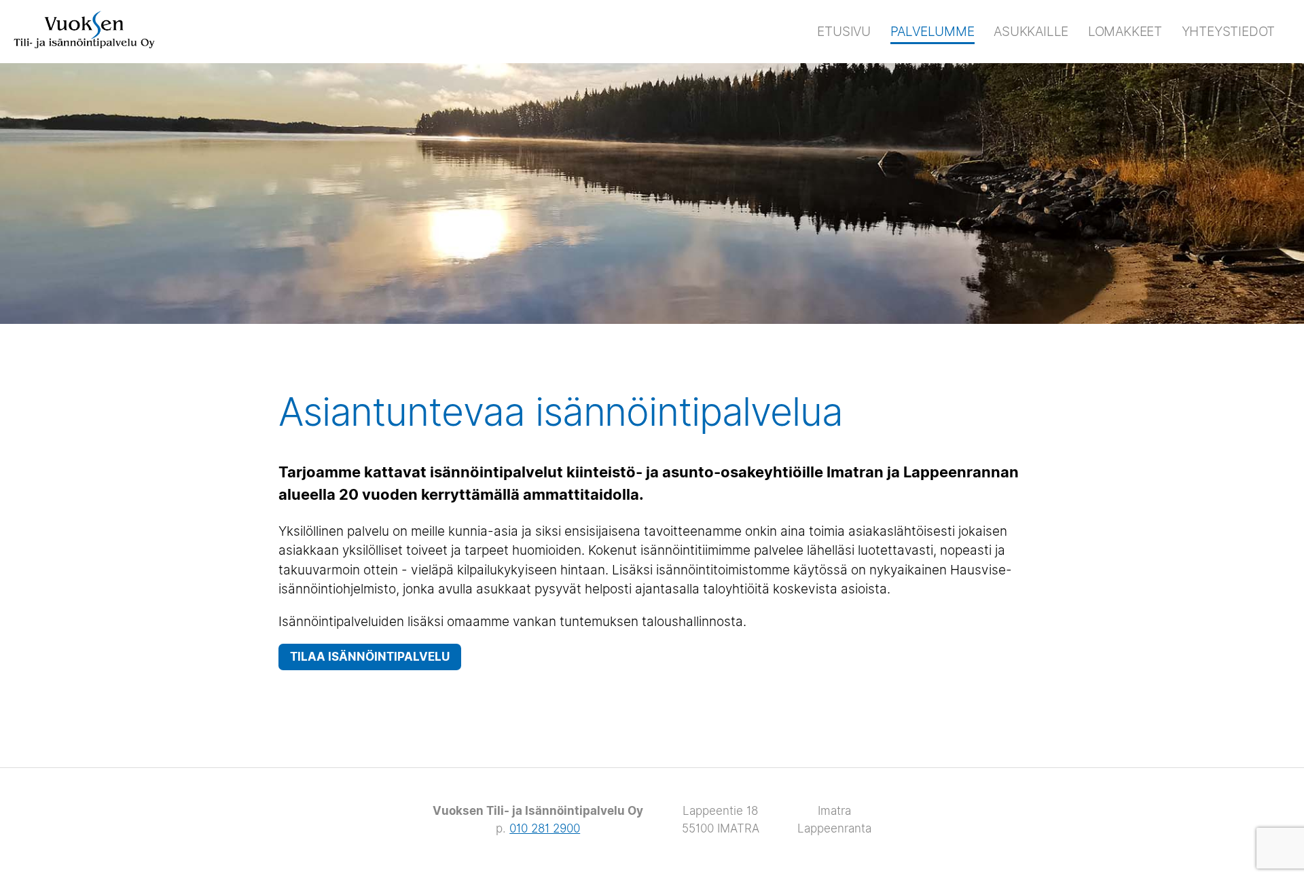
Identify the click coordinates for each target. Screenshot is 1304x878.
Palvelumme (932, 31)
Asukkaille (1031, 31)
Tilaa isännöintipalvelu (370, 656)
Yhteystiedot (1228, 31)
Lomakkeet (1125, 31)
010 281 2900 (544, 828)
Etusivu (844, 31)
